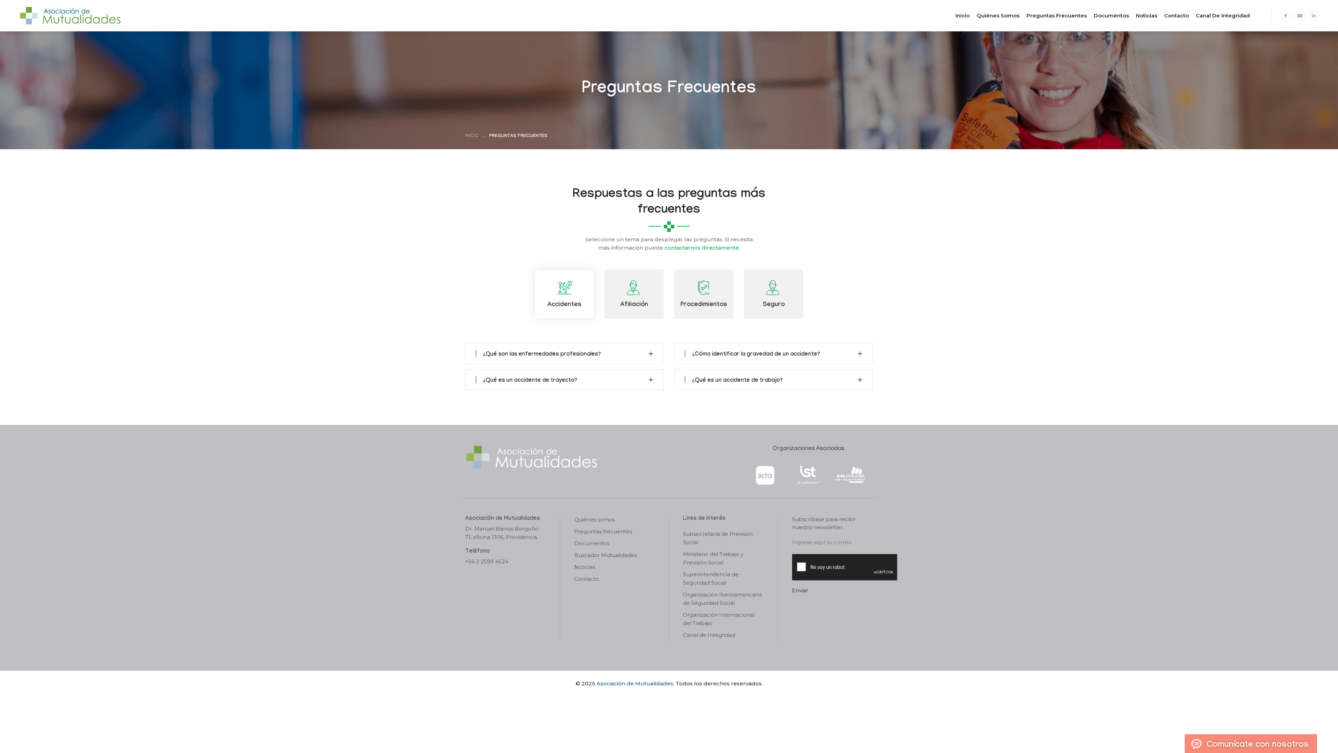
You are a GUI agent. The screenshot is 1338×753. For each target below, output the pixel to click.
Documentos (1111, 15)
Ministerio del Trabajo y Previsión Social (713, 558)
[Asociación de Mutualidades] (70, 15)
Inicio (962, 15)
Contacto (1176, 15)
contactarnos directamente (701, 247)
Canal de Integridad (1223, 15)
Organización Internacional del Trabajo (718, 618)
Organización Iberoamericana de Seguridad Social (722, 598)
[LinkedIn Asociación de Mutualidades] (1313, 15)
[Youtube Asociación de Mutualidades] (1299, 15)
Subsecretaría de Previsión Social (718, 538)
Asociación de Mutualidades (635, 683)
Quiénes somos (998, 15)
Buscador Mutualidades (605, 555)
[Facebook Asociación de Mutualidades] (1286, 15)
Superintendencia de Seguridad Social (711, 578)
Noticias (1146, 15)
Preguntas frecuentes (1056, 15)
